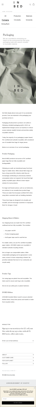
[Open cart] (33, 4)
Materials (29, 16)
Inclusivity (29, 20)
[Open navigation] (3, 4)
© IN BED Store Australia (8, 375)
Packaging (5, 20)
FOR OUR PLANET (7, 360)
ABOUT (4, 355)
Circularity (17, 20)
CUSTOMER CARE (7, 357)
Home (3, 11)
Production (17, 16)
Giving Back (5, 24)
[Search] (30, 4)
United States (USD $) (8, 371)
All (5, 16)
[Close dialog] (34, 388)
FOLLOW (5, 363)
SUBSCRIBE (18, 403)
